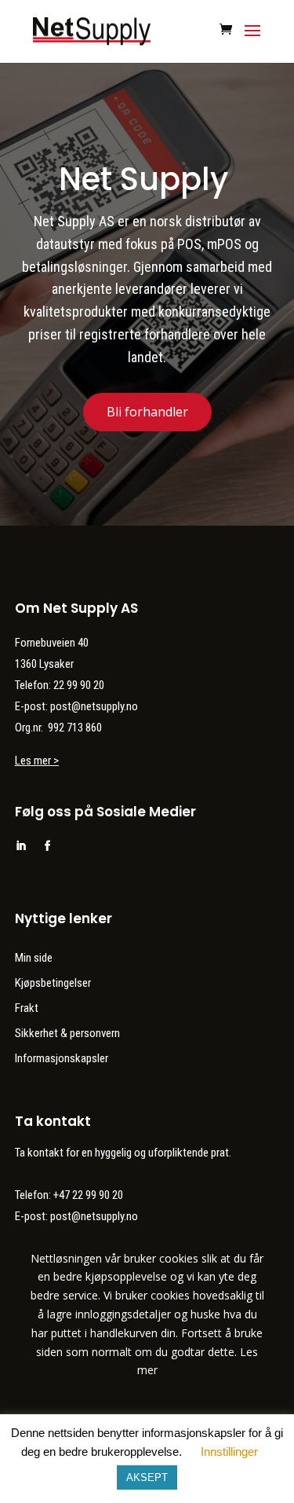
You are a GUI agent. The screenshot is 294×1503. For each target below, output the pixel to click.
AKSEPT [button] (147, 1477)
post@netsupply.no (94, 1216)
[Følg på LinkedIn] (21, 846)
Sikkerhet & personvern (67, 1033)
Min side (34, 958)
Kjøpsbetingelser (53, 983)
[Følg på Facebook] (48, 846)
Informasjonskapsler (61, 1058)
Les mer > (37, 760)
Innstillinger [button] (229, 1451)
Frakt (26, 1008)
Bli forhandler (147, 411)
